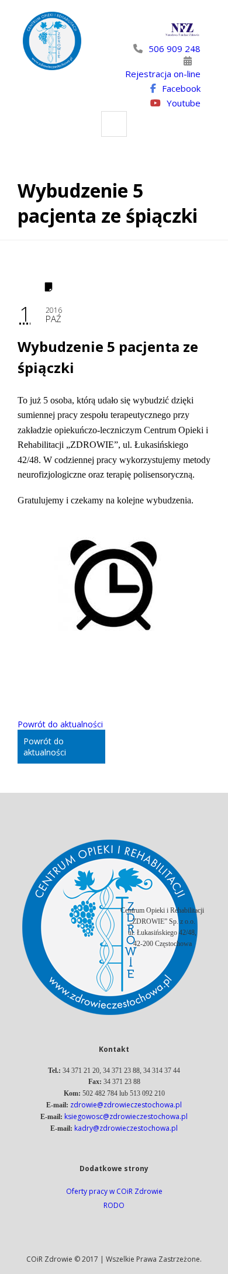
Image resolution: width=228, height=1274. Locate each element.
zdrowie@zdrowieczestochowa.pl (126, 1105)
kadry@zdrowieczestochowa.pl (126, 1128)
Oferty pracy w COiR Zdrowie (114, 1191)
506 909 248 (174, 48)
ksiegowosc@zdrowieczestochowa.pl (126, 1116)
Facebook (181, 88)
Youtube (184, 103)
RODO (114, 1205)
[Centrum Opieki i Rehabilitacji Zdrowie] (52, 41)
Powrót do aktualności (60, 724)
